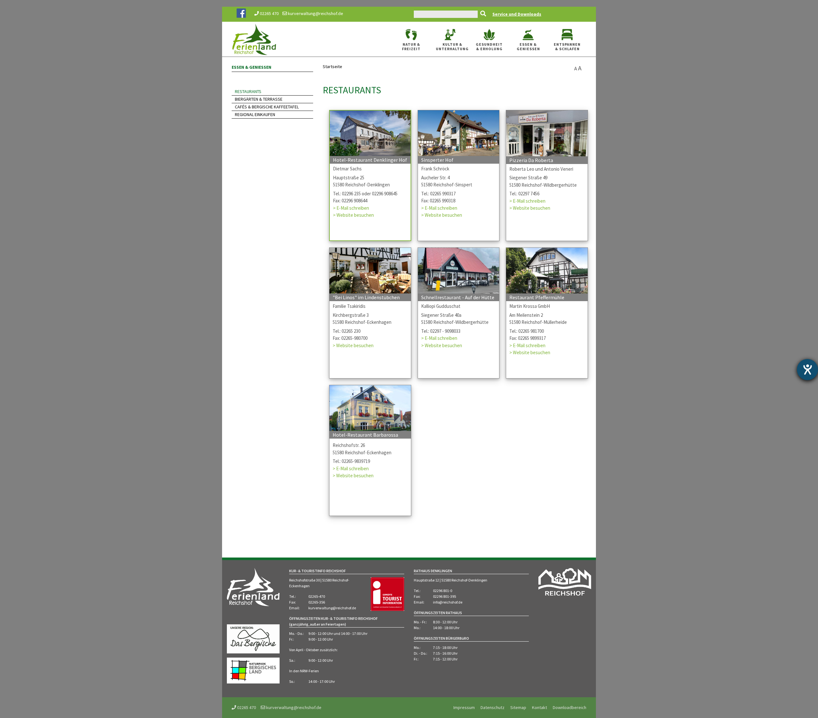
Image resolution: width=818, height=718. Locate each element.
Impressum (464, 707)
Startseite (332, 66)
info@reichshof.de (447, 602)
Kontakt (539, 707)
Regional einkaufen (255, 114)
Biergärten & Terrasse (258, 99)
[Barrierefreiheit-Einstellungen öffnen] (807, 369)
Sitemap (518, 707)
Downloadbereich (569, 707)
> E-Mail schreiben (351, 208)
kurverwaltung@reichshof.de (315, 13)
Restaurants (248, 91)
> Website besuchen (353, 215)
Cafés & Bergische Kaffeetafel (267, 107)
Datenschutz (493, 707)
